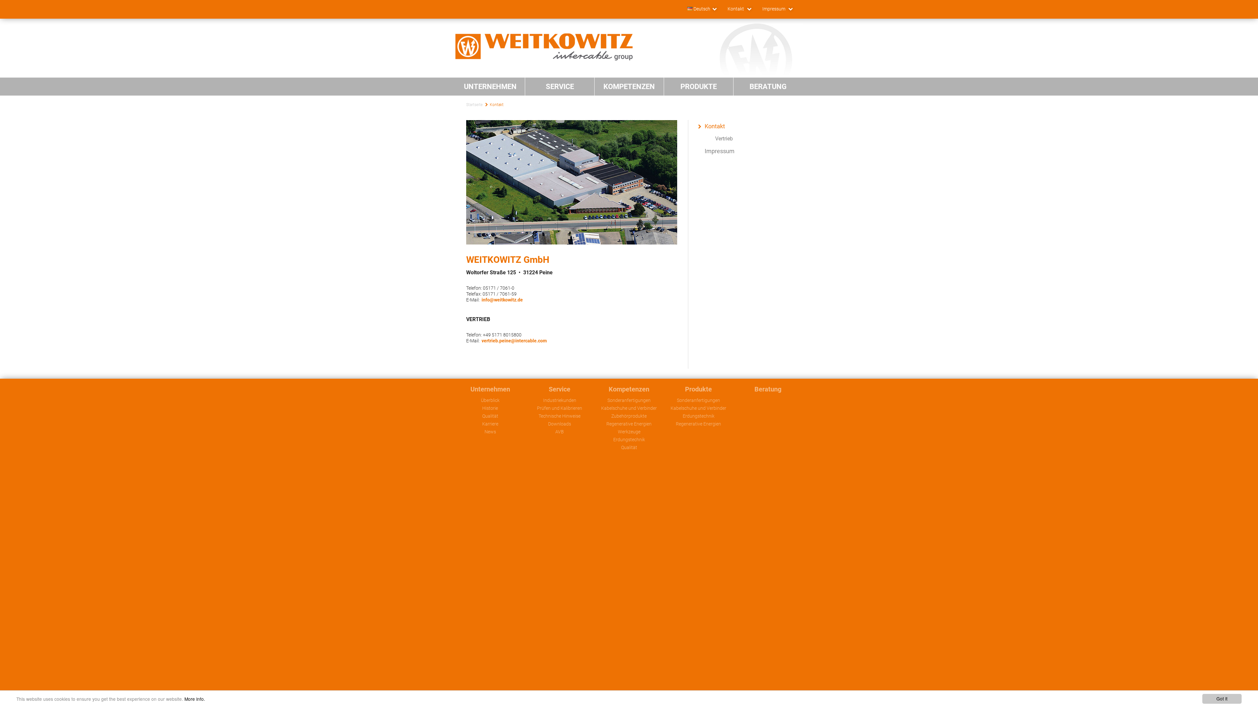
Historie (490, 408)
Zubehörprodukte (629, 416)
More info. (194, 699)
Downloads (559, 423)
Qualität (490, 416)
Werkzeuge (629, 431)
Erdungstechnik (629, 439)
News (490, 431)
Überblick (490, 400)
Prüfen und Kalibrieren (559, 408)
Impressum (774, 8)
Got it (1222, 698)
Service (559, 389)
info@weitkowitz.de (502, 299)
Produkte (698, 389)
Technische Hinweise (560, 416)
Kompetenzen (629, 389)
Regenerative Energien (629, 423)
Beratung (767, 389)
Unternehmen (490, 389)
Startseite (474, 104)
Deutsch (701, 8)
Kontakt (736, 8)
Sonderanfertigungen (629, 400)
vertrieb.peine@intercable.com (514, 340)
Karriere (490, 423)
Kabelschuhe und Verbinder (629, 408)
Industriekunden (559, 400)
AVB (559, 431)
